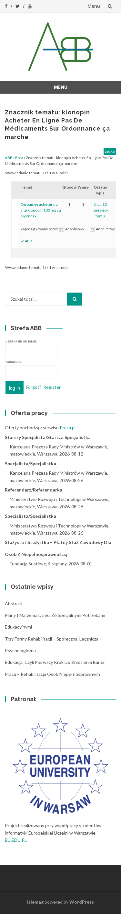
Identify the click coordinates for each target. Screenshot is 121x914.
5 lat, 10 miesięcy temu (100, 210)
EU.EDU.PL (16, 840)
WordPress (81, 902)
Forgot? (33, 387)
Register (52, 387)
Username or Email (21, 341)
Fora (19, 157)
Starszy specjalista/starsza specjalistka (48, 437)
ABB (9, 157)
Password (13, 362)
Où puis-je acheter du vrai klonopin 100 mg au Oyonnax (41, 210)
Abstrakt (14, 603)
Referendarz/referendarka (33, 489)
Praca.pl (68, 427)
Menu (93, 6)
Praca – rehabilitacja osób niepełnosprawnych (52, 674)
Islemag (35, 902)
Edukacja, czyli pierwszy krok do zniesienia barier (55, 662)
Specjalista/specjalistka (30, 463)
